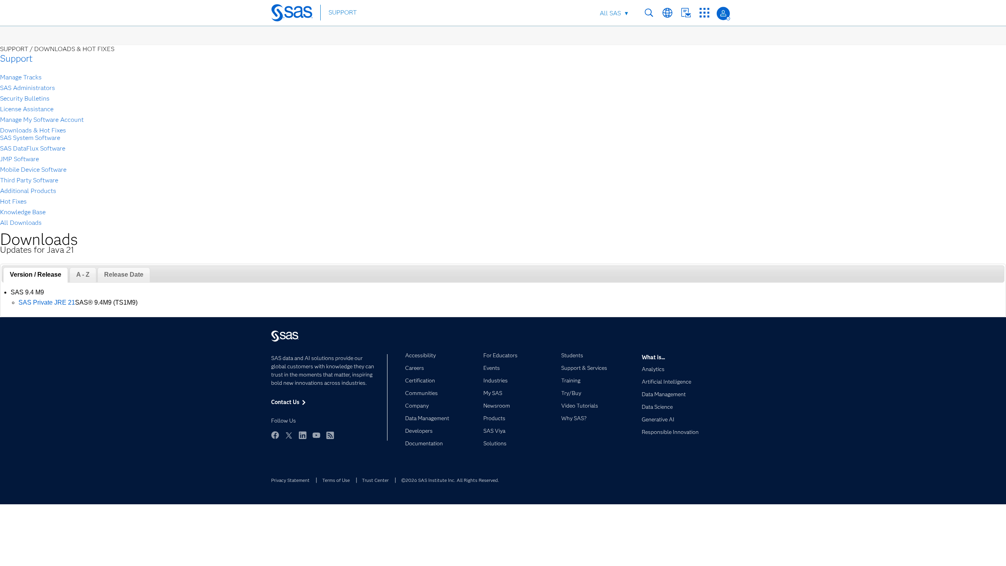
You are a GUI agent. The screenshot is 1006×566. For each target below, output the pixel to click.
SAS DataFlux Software (32, 148)
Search (649, 13)
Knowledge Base (23, 212)
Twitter (289, 435)
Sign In (723, 13)
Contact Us (686, 13)
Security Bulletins (25, 98)
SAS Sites (704, 13)
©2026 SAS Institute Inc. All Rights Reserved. (450, 480)
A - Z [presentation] (83, 274)
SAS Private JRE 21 (46, 302)
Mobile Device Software (33, 169)
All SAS (610, 13)
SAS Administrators (27, 88)
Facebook (275, 435)
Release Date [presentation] (123, 274)
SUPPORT (343, 12)
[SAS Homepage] (295, 13)
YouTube (316, 435)
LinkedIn (303, 435)
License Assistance (26, 109)
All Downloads (21, 222)
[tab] (35, 275)
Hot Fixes (13, 201)
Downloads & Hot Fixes (33, 130)
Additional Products (28, 191)
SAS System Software (30, 138)
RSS (330, 435)
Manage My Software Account (42, 119)
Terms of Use (336, 480)
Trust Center (375, 480)
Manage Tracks (21, 77)
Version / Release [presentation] (35, 274)
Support (16, 58)
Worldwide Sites (667, 13)
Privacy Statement (290, 480)
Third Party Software (29, 180)
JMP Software (19, 159)
